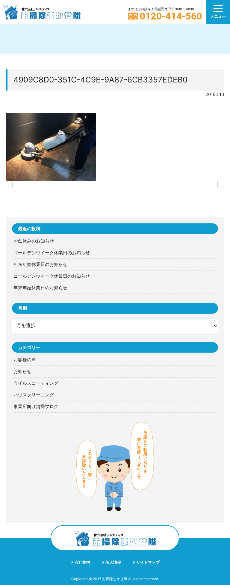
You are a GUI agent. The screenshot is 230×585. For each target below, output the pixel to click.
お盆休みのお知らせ (33, 241)
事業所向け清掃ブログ (35, 406)
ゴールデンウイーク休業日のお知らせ (51, 252)
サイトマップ (148, 562)
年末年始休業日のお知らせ (40, 264)
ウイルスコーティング (35, 383)
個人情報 (113, 562)
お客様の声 (24, 360)
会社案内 (82, 562)
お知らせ (22, 371)
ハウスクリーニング (33, 395)
